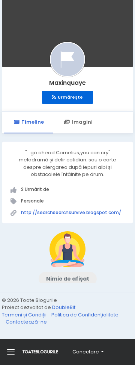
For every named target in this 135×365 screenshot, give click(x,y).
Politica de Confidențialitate (84, 314)
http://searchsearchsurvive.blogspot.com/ (71, 212)
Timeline (32, 122)
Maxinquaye (67, 83)
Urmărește (70, 97)
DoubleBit (63, 307)
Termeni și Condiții (25, 314)
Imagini (82, 122)
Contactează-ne (26, 321)
